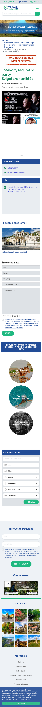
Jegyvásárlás (34, 2)
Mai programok (8, 2)
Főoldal (5, 41)
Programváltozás (21, 684)
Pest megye (9, 45)
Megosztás (33, 593)
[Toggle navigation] (37, 7)
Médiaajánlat (21, 666)
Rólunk (21, 662)
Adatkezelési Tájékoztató (14, 328)
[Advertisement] (21, 141)
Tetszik (12, 593)
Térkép (24, 2)
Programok (9, 47)
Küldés (8, 333)
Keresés (31, 502)
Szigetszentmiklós (25, 45)
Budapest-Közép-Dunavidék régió (19, 43)
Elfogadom (21, 703)
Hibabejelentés (21, 671)
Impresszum (21, 680)
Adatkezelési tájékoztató (21, 675)
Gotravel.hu (16, 583)
